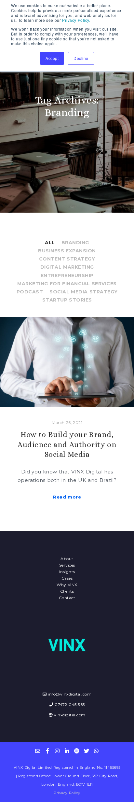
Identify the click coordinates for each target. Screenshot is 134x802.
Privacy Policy (67, 793)
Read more (67, 496)
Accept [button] (52, 58)
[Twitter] (86, 751)
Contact (67, 597)
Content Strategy (67, 259)
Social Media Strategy (83, 292)
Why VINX (67, 584)
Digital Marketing (67, 267)
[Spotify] (77, 751)
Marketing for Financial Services (67, 284)
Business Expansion (67, 251)
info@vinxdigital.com (69, 694)
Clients (67, 591)
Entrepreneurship (67, 275)
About (67, 558)
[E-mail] (38, 751)
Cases (67, 578)
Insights (67, 571)
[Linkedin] (67, 751)
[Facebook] (47, 751)
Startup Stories (67, 300)
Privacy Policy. (76, 20)
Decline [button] (81, 58)
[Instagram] (57, 751)
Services (67, 565)
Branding (75, 243)
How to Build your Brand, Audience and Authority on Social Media (67, 444)
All (50, 243)
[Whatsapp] (96, 751)
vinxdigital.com (70, 714)
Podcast (30, 292)
